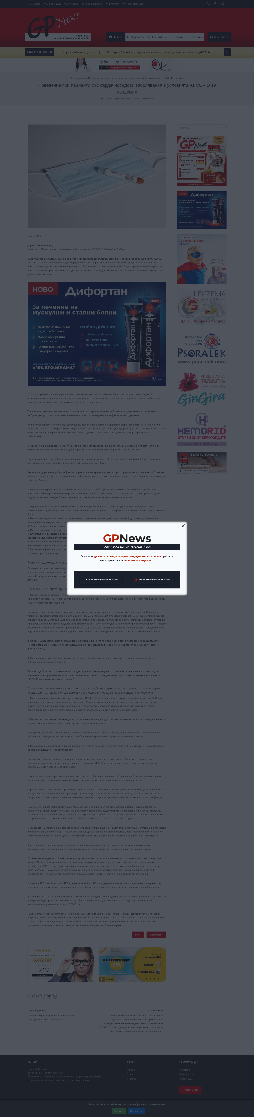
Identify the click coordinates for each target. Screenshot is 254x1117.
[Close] (183, 525)
